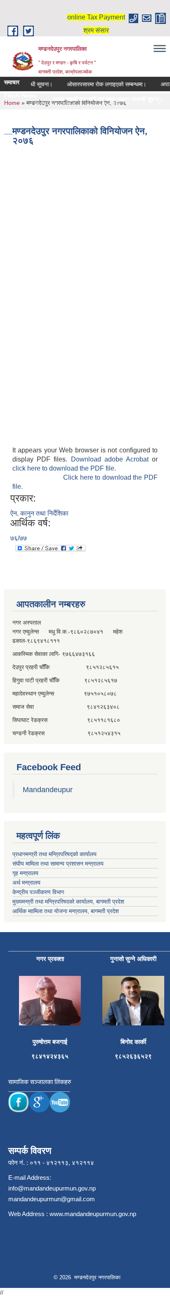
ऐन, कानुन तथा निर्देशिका (39, 513)
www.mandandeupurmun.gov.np (93, 1213)
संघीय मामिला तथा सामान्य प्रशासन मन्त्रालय (58, 863)
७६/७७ (18, 538)
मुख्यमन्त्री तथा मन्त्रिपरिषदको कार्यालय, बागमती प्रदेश (68, 901)
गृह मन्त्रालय (25, 873)
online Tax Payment (96, 17)
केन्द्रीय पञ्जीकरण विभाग (38, 892)
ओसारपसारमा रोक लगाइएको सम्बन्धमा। (101, 84)
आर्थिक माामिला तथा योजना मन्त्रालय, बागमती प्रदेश (65, 911)
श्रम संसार (96, 30)
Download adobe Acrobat (111, 459)
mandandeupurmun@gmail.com (51, 1198)
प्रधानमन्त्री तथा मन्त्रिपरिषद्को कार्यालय (54, 854)
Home (12, 102)
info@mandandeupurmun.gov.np (52, 1188)
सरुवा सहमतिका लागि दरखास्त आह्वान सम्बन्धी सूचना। (97, 99)
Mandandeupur (48, 790)
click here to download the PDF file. (64, 468)
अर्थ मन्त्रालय (26, 882)
